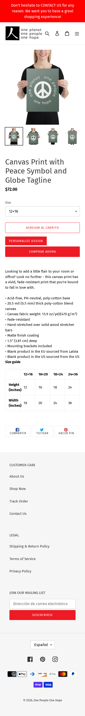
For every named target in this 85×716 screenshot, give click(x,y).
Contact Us (17, 513)
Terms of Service (22, 559)
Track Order (18, 501)
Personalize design (26, 241)
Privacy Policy (20, 571)
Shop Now (17, 489)
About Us (16, 476)
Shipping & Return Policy (29, 546)
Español (41, 645)
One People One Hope (48, 700)
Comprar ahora (42, 251)
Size (8, 202)
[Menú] (77, 33)
